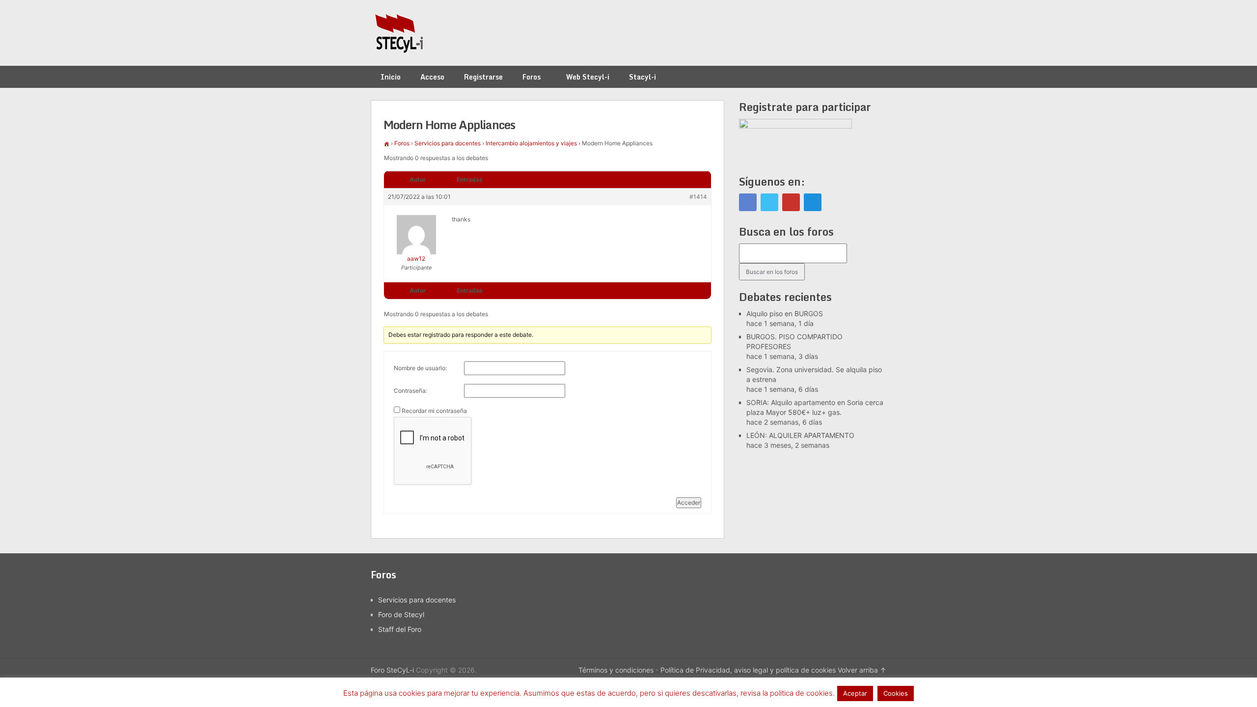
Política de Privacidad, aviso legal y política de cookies (748, 670)
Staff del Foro (399, 629)
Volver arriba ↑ (862, 670)
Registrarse (483, 76)
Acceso (432, 76)
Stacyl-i (642, 76)
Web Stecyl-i (587, 76)
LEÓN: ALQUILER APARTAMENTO (800, 435)
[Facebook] (748, 202)
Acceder (688, 502)
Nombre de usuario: (420, 368)
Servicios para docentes (447, 143)
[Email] (812, 202)
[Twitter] (769, 202)
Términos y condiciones (616, 670)
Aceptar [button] (855, 693)
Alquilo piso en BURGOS (784, 313)
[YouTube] (791, 202)
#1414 (698, 196)
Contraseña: (410, 390)
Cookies (895, 693)
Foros (531, 76)
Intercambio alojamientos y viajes (531, 143)
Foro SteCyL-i (392, 670)
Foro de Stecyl (401, 614)
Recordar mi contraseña (434, 410)
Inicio (391, 76)
